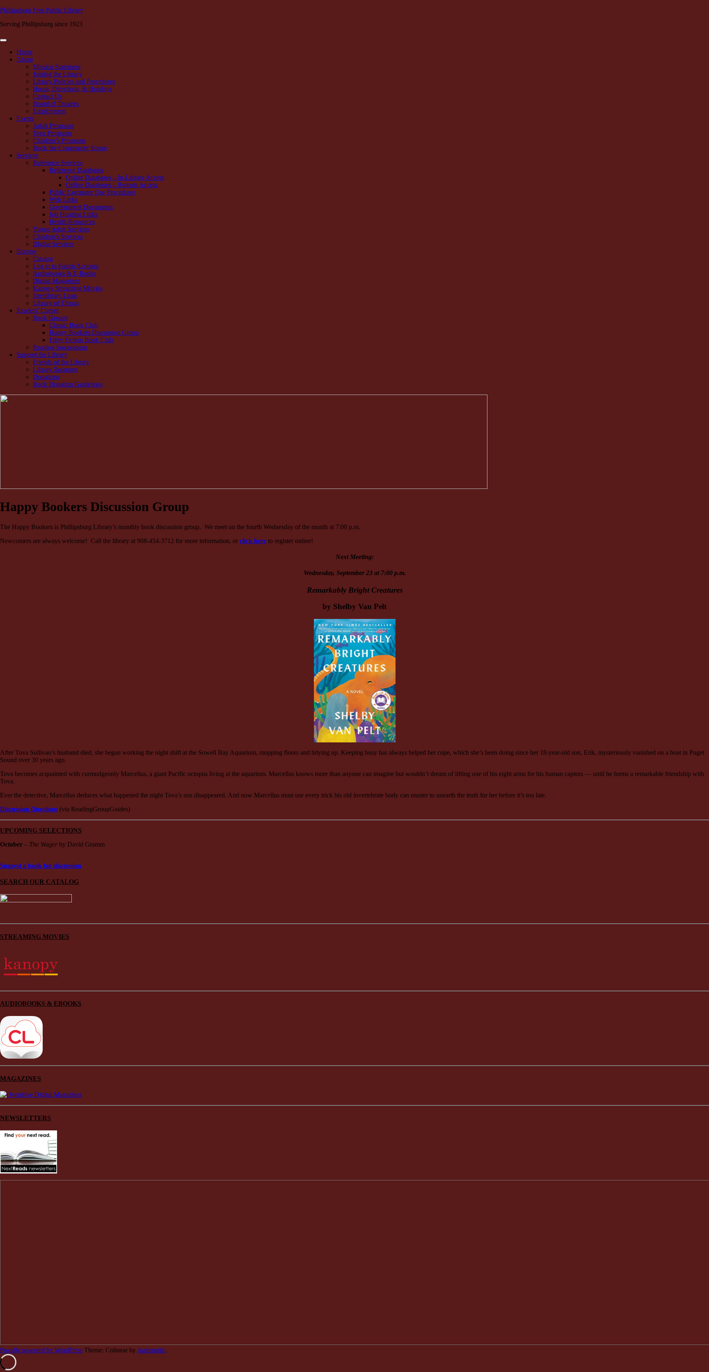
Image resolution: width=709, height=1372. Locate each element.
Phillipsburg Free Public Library (41, 10)
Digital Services (53, 243)
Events (25, 118)
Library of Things (56, 302)
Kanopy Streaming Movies (68, 288)
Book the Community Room (70, 147)
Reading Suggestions (60, 347)
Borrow (26, 251)
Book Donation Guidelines (68, 384)
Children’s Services (58, 236)
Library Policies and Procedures (74, 81)
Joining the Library (57, 74)
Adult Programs (53, 125)
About (24, 59)
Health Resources (72, 221)
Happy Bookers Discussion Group (94, 332)
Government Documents (81, 206)
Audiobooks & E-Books (64, 273)
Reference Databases (76, 170)
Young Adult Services (61, 229)
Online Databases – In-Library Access (115, 177)
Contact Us (47, 96)
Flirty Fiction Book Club (81, 339)
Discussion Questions (29, 809)
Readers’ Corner (37, 310)
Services (27, 155)
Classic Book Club (73, 325)
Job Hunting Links (73, 214)
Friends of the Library (61, 361)
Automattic (151, 1350)
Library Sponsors (55, 369)
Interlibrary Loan (55, 295)
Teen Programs (52, 133)
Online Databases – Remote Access (112, 184)
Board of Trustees (56, 103)
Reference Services (57, 162)
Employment (49, 110)
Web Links (63, 199)
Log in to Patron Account (65, 266)
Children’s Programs (59, 140)
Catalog (43, 258)
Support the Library (41, 354)
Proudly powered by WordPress (41, 1350)
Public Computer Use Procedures (92, 192)
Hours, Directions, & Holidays (72, 88)
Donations (46, 376)
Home (24, 51)
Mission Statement (56, 66)
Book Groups (50, 317)
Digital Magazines (56, 280)
